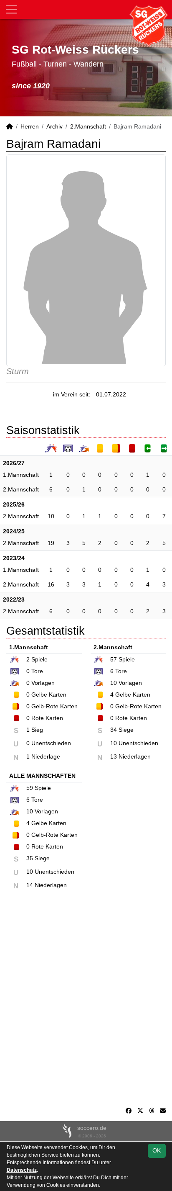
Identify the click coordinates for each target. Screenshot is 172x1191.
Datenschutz (22, 1170)
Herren (29, 126)
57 (113, 659)
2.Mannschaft (88, 126)
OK (156, 1150)
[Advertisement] (86, 1002)
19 (51, 543)
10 (51, 516)
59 (29, 788)
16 (51, 584)
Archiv (54, 126)
